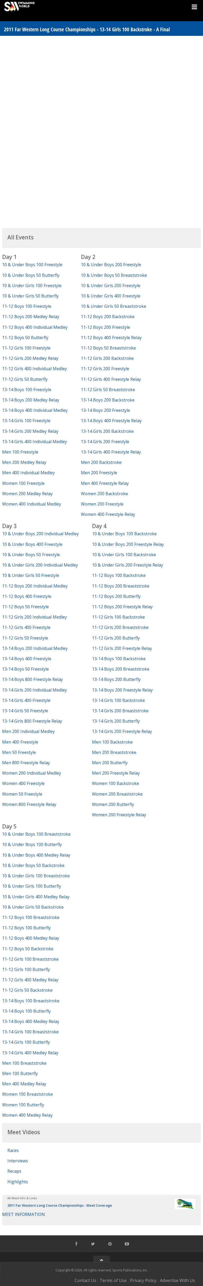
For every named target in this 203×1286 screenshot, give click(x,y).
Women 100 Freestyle (23, 483)
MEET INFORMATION (23, 1214)
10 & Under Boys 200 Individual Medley (40, 534)
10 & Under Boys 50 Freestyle (31, 555)
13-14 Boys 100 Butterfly (26, 1011)
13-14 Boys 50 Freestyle (25, 669)
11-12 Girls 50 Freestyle (25, 638)
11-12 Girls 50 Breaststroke (108, 389)
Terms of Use (113, 1280)
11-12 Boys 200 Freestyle (105, 327)
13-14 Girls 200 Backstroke (107, 431)
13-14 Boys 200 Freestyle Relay (122, 690)
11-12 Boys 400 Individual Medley (35, 327)
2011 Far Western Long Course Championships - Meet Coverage (59, 1205)
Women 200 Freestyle (102, 504)
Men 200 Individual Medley (28, 731)
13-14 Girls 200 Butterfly (116, 721)
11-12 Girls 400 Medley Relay (30, 980)
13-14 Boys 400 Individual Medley (35, 410)
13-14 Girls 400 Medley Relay (30, 1053)
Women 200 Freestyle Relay (119, 815)
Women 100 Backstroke (115, 783)
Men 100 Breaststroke (24, 1063)
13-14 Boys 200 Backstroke (108, 400)
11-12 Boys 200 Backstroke (108, 317)
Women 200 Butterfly (113, 804)
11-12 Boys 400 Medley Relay (30, 938)
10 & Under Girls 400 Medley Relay (36, 897)
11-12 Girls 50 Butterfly (25, 379)
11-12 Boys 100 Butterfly (26, 928)
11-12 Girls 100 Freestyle (26, 348)
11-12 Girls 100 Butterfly (26, 969)
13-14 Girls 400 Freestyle (26, 700)
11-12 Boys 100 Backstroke (119, 575)
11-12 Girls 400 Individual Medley (34, 369)
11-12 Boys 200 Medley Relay (30, 317)
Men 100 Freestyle (20, 452)
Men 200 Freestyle (99, 473)
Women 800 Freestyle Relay (29, 804)
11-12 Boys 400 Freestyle (26, 596)
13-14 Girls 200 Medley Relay (30, 431)
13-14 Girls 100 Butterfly (26, 1042)
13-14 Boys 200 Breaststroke (120, 669)
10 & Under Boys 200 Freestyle (111, 264)
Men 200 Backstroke (101, 462)
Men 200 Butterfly (110, 763)
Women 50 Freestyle (22, 794)
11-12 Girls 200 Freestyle (105, 369)
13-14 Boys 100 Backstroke (119, 659)
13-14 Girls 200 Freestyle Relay (122, 731)
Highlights (17, 1182)
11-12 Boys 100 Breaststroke (30, 917)
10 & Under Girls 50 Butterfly (30, 296)
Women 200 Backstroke (104, 494)
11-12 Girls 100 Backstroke (118, 617)
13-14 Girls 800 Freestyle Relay (32, 721)
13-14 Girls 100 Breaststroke (30, 1032)
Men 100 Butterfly (20, 1073)
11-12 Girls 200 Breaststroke (120, 627)
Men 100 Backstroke (112, 742)
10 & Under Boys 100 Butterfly (32, 844)
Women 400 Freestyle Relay (108, 514)
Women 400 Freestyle (23, 783)
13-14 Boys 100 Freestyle (26, 389)
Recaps (14, 1171)
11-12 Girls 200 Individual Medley (34, 617)
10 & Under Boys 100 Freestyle (32, 264)
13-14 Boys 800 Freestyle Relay (32, 679)
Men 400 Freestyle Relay (105, 483)
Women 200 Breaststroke (117, 794)
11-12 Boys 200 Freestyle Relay (122, 607)
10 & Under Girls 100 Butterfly (31, 886)
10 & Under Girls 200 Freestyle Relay (127, 565)
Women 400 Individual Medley (31, 504)
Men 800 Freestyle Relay (26, 763)
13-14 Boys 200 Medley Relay (30, 400)
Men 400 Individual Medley (28, 473)
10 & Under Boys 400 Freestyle (32, 544)
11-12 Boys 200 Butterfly (116, 596)
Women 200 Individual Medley (31, 773)
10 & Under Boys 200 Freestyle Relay (128, 544)
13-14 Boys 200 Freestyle (105, 410)
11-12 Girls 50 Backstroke (27, 990)
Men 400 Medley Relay (24, 1084)
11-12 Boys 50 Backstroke (27, 949)
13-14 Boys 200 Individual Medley (35, 648)
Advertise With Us (177, 1280)
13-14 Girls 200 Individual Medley (34, 690)
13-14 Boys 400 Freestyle (26, 659)
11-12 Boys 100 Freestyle (26, 306)
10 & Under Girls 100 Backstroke (124, 555)
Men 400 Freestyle (20, 742)
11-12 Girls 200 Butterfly (116, 638)
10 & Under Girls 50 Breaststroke (113, 306)
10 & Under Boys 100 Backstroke (124, 534)
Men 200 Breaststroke (114, 752)
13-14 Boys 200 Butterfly (116, 679)
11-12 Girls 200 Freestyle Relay (122, 648)
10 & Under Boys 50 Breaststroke (114, 275)
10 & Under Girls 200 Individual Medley (40, 565)
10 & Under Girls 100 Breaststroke (36, 876)
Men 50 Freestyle (19, 752)
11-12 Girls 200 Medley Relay (30, 358)
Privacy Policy (143, 1280)
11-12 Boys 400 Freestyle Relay (111, 337)
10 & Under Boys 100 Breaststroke (36, 834)
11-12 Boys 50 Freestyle (25, 607)
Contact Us (85, 1280)
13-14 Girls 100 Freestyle (26, 421)
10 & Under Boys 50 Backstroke (33, 865)
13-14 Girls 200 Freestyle (105, 442)
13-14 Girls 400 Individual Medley (34, 442)
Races (13, 1150)
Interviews (17, 1161)
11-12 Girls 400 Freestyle (26, 627)
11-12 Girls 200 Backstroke (107, 358)
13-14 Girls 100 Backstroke (118, 700)
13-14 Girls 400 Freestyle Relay (111, 452)
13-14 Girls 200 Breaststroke (120, 711)
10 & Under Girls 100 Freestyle (32, 285)
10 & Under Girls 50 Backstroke (33, 907)
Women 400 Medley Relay (27, 1115)
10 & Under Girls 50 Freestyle (30, 575)
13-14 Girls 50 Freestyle (25, 711)
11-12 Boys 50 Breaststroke (108, 348)
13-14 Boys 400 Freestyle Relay (111, 421)
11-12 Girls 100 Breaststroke (30, 959)
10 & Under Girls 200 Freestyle (110, 285)
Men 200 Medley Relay (24, 462)
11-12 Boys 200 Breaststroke (120, 586)
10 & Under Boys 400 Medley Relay (36, 855)
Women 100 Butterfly (23, 1105)
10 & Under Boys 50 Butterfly (30, 275)
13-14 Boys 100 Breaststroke (30, 1001)
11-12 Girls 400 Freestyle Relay (111, 379)
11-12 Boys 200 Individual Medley (35, 586)
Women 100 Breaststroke (27, 1094)
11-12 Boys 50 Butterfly (25, 337)
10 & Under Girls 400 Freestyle (110, 296)
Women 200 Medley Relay (27, 494)
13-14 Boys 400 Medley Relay (30, 1021)
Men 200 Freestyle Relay (116, 773)
